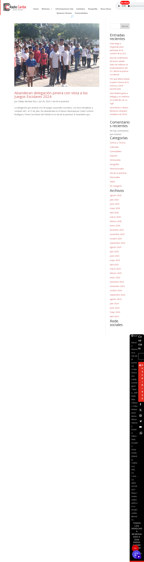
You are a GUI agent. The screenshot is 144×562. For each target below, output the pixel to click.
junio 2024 (114, 307)
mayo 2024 (115, 312)
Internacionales (117, 168)
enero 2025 (115, 277)
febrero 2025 (116, 273)
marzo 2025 (115, 268)
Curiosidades (81, 13)
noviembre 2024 (117, 286)
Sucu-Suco (106, 9)
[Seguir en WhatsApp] (141, 433)
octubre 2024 (116, 290)
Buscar (125, 26)
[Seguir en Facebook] (140, 404)
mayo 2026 (115, 208)
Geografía (92, 9)
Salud (112, 181)
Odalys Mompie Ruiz (27, 101)
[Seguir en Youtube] (140, 427)
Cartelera (80, 9)
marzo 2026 (115, 217)
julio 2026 (114, 199)
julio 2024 (114, 303)
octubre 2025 (116, 238)
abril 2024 (114, 316)
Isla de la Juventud (60, 101)
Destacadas (115, 160)
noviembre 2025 (117, 234)
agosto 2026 (115, 195)
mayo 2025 (115, 260)
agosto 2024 (115, 299)
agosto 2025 (115, 247)
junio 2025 (114, 256)
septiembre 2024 (117, 294)
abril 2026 (114, 212)
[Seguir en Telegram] (140, 421)
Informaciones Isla (64, 9)
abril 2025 (114, 264)
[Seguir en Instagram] (140, 415)
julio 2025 (114, 251)
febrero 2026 (116, 221)
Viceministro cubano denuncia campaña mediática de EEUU (119, 111)
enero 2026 (115, 225)
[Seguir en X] (140, 410)
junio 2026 (114, 204)
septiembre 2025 (117, 243)
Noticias (46, 9)
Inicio (36, 9)
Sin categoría (116, 186)
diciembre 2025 (117, 230)
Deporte (113, 155)
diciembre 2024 (117, 282)
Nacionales (115, 177)
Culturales (114, 147)
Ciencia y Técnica (117, 142)
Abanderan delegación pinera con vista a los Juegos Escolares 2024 (51, 94)
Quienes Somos (64, 13)
